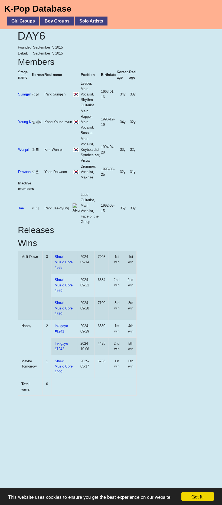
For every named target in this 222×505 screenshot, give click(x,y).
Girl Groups (23, 21)
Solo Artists (91, 21)
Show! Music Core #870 (64, 308)
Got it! (197, 496)
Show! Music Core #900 (64, 366)
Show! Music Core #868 (64, 262)
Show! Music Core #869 (64, 285)
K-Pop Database (37, 9)
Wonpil (23, 150)
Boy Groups (57, 21)
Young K (24, 122)
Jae (21, 208)
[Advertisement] (170, 84)
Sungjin (24, 94)
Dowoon (24, 172)
